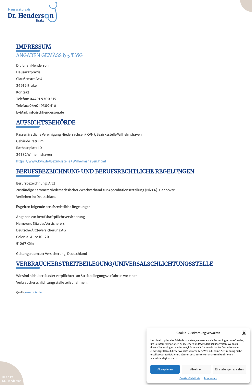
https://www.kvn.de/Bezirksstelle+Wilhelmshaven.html (61, 161)
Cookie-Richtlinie (190, 378)
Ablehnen (196, 369)
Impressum (210, 378)
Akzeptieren (165, 369)
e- (26, 292)
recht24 (33, 292)
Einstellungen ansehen (229, 369)
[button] (244, 333)
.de (40, 292)
